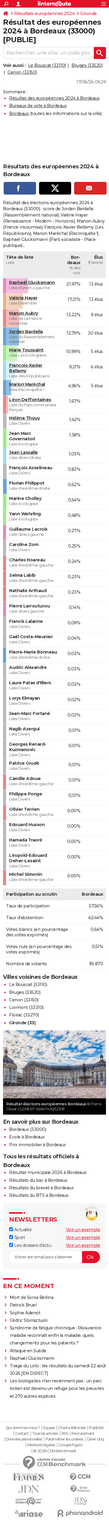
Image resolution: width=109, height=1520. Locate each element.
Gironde (88, 13)
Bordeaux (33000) (27, 1129)
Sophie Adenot (25, 1313)
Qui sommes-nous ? (23, 1428)
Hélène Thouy (24, 418)
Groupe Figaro (70, 1445)
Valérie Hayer (23, 298)
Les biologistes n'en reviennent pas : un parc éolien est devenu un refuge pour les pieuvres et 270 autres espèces (57, 1388)
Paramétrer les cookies (64, 1439)
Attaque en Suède (28, 1350)
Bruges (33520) (87, 65)
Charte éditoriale (72, 1428)
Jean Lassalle (23, 452)
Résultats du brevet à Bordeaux (41, 1188)
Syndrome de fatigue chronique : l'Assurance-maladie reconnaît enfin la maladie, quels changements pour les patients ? (56, 1335)
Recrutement (82, 1433)
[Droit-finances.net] (80, 1489)
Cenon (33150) (22, 72)
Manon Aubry (23, 313)
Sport (19, 1237)
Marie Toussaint (26, 350)
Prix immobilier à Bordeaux (37, 1144)
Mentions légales (41, 1445)
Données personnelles (24, 1439)
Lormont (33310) (26, 1007)
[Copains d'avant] (28, 1501)
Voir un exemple (83, 1229)
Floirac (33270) (24, 1015)
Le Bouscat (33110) (47, 65)
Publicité (96, 1428)
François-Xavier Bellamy (25, 368)
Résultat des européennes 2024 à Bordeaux (54, 98)
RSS (64, 1433)
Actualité (22, 1229)
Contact (22, 1433)
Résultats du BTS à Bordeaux (39, 1195)
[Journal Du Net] (28, 1489)
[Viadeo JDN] (80, 1501)
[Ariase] (28, 1513)
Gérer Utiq (95, 1439)
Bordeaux (19, 113)
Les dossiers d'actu (32, 1245)
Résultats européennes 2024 (44, 13)
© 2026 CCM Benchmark (54, 1451)
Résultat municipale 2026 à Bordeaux (48, 1172)
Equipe (49, 1428)
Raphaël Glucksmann (32, 282)
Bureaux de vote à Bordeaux (38, 105)
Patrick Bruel (23, 1305)
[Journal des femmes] (28, 1477)
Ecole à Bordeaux (27, 1137)
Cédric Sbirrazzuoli (29, 1320)
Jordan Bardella (26, 331)
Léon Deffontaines (30, 399)
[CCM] (80, 1477)
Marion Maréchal (27, 384)
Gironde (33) (22, 1022)
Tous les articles (45, 1433)
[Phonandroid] (80, 1513)
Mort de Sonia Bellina (32, 1297)
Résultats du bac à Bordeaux (38, 1180)
